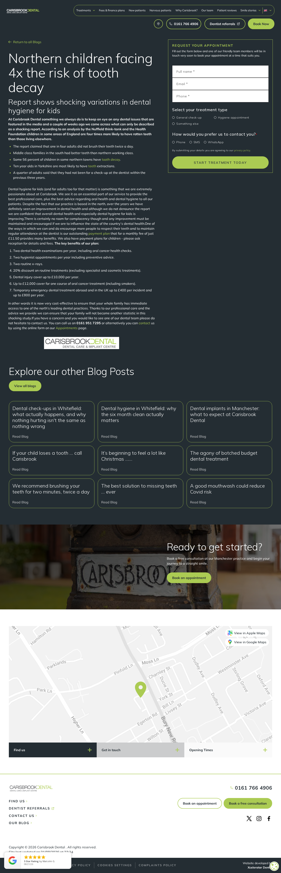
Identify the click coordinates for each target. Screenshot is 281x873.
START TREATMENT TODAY (220, 162)
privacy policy (242, 150)
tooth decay (111, 159)
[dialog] (274, 866)
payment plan (99, 233)
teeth (92, 166)
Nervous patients (160, 10)
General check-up (189, 117)
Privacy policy (76, 865)
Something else (187, 123)
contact (144, 323)
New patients (137, 10)
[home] (23, 9)
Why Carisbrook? (186, 10)
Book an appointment (200, 803)
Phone (181, 142)
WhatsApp (216, 142)
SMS (197, 142)
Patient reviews (227, 10)
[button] (86, 10)
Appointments (67, 328)
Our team (207, 10)
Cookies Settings (115, 865)
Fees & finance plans (112, 10)
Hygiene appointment (233, 117)
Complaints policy (157, 865)
